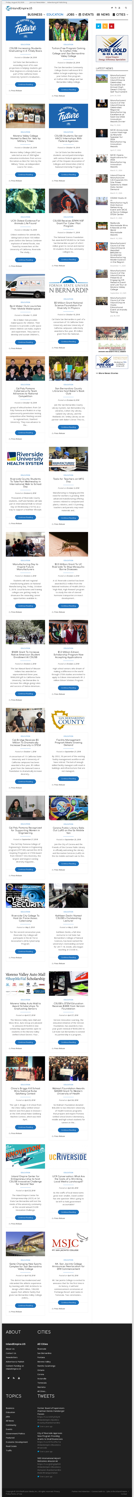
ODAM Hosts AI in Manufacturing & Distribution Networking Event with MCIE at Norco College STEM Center (119, 206)
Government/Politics (15, 1433)
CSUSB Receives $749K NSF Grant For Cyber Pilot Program (68, 223)
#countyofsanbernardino (48, 1422)
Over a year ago (46, 1426)
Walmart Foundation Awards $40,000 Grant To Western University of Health (68, 1091)
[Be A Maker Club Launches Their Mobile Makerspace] (25, 286)
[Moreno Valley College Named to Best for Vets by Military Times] (25, 116)
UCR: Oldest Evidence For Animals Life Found (25, 222)
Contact (124, 1494)
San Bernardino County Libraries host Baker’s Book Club (68, 391)
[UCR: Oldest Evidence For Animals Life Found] (25, 201)
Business (10, 1408)
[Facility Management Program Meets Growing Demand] (68, 720)
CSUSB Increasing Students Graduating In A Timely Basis (25, 49)
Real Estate (11, 1446)
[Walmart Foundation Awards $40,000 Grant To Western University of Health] (68, 1068)
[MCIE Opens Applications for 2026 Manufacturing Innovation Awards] (102, 158)
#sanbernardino (54, 1470)
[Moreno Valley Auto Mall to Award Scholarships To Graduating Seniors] (25, 983)
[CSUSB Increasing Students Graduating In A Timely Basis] (25, 28)
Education (25, 44)
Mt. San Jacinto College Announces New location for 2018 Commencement (68, 1266)
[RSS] (116, 8)
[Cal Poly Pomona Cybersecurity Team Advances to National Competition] (25, 368)
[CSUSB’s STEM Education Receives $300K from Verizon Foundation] (68, 983)
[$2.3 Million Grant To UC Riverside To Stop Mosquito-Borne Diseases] (68, 544)
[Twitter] (112, 8)
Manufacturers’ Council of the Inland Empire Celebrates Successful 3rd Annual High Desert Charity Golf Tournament (118, 83)
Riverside (41, 1348)
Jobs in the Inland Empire (117, 1491)
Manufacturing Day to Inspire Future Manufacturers (25, 567)
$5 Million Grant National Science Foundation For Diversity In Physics (68, 305)
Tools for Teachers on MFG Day (68, 480)
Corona (40, 1374)
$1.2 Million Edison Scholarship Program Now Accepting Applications (68, 655)
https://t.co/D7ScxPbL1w (49, 1442)
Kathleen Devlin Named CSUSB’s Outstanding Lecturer (68, 918)
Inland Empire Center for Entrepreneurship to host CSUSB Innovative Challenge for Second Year (25, 1180)
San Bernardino (44, 1353)
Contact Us (11, 1353)
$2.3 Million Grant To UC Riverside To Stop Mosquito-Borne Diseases (68, 567)
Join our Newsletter (37, 2)
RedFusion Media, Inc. (29, 1491)
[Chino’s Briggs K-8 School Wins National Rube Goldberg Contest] (25, 1068)
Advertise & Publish (15, 1361)
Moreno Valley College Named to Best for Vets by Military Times (25, 138)
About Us (10, 1348)
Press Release (16, 90)
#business (56, 1445)
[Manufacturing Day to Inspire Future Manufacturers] (25, 544)
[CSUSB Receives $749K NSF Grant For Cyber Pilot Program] (68, 201)
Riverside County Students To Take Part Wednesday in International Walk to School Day (25, 483)
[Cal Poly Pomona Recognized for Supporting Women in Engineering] (25, 808)
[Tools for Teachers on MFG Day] (68, 459)
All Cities (42, 1344)
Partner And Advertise (81, 1491)
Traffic (9, 1450)
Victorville (41, 1378)
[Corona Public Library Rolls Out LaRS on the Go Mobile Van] (68, 808)
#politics (55, 1419)
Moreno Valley (44, 1361)
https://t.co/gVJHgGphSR (49, 1464)
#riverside (42, 1447)
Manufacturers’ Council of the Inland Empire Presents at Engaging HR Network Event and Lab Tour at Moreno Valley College (118, 280)
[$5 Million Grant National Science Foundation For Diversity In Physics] (68, 284)
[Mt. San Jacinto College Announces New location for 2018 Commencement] (68, 1244)
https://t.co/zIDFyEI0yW (48, 1416)
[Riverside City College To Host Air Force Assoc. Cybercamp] (25, 895)
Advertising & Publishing (57, 2)
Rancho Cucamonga (46, 1365)
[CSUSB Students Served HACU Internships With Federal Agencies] (68, 116)
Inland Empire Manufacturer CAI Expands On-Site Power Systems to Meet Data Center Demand (119, 182)
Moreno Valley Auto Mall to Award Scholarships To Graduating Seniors (25, 1006)
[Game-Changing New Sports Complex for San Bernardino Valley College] (25, 1244)
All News (10, 1420)
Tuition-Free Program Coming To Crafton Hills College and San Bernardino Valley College (68, 52)
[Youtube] (119, 8)
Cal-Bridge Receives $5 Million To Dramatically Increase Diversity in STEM (25, 742)
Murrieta (41, 1387)
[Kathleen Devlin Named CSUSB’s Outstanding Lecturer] (68, 895)
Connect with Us (98, 1491)
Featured (10, 1437)
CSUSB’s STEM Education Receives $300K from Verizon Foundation (68, 1006)
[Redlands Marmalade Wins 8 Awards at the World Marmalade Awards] (102, 226)
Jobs (8, 1416)
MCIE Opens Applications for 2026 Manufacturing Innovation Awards (118, 161)
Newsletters (12, 1357)
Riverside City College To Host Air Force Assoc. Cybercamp (25, 918)
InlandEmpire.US (15, 1344)
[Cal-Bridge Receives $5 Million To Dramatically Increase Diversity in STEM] (25, 720)
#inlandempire (44, 1419)
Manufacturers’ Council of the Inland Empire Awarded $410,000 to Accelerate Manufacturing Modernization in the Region (118, 252)
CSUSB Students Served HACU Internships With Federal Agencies (68, 138)
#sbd (39, 1472)
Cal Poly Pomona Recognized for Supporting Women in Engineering (25, 830)
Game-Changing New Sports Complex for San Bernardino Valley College (25, 1266)
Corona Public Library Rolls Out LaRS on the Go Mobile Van (68, 830)
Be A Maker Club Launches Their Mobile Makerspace (25, 307)
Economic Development (17, 1442)
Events (9, 1429)
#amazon (41, 1470)
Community (11, 1425)
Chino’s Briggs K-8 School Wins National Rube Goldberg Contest (25, 1091)
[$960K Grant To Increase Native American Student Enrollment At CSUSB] (25, 632)
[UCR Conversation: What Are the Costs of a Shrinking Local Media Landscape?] (68, 1156)
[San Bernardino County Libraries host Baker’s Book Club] (68, 368)
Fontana (41, 1357)
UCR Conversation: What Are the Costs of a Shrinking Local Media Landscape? (68, 1179)
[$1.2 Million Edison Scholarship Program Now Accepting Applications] (68, 632)
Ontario (40, 1370)
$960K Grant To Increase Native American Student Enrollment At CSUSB (25, 655)
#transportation (50, 1472)
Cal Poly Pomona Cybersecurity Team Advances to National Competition (25, 392)
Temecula (41, 1382)
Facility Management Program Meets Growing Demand (68, 742)
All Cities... (41, 1391)
